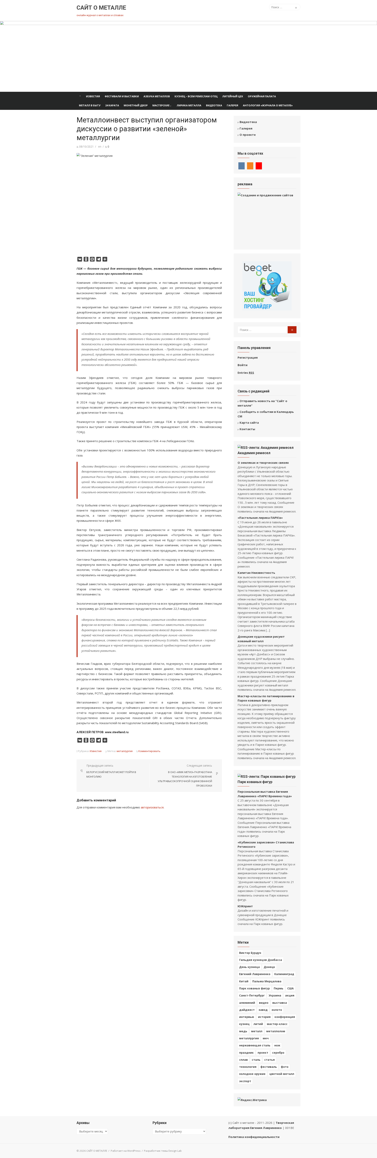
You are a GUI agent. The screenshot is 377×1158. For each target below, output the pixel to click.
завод (263, 1010)
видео (263, 1003)
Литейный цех (232, 96)
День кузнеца (249, 967)
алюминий (247, 1003)
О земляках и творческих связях (263, 463)
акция (289, 995)
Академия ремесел (254, 453)
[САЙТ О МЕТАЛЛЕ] (188, 56)
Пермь (278, 988)
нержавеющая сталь (254, 1045)
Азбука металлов (157, 96)
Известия (93, 96)
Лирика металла (189, 105)
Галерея (232, 105)
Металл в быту (90, 105)
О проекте (248, 135)
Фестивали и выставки (122, 96)
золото (277, 1010)
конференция (285, 1017)
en (99, 146)
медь (243, 1031)
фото (284, 1067)
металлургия (125, 751)
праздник (246, 1052)
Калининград (284, 974)
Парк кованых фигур (255, 782)
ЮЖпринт (245, 906)
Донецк (269, 967)
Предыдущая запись (111, 771)
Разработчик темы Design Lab (163, 1150)
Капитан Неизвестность (256, 573)
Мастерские (160, 105)
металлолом (275, 1031)
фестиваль (268, 1067)
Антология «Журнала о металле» (268, 105)
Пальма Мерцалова (266, 981)
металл (256, 1031)
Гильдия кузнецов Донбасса (260, 960)
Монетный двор (136, 105)
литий (258, 1024)
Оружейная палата (262, 96)
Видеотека (214, 105)
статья (269, 1060)
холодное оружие (252, 1074)
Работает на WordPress (126, 1150)
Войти (242, 365)
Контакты (247, 429)
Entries (246, 373)
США (290, 988)
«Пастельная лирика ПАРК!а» (260, 518)
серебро (278, 1052)
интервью (246, 1017)
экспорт (245, 1081)
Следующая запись (185, 775)
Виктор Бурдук (250, 953)
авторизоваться (152, 807)
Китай (243, 981)
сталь (256, 1060)
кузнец (244, 1024)
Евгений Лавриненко (254, 974)
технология (247, 1067)
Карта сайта (249, 422)
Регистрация (248, 357)
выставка (279, 1003)
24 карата (112, 105)
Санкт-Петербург (252, 995)
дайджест (247, 1010)
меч (266, 1038)
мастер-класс (277, 1024)
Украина (275, 995)
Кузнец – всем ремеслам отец (196, 96)
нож (277, 1045)
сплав (243, 1060)
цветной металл (281, 1074)
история (264, 1017)
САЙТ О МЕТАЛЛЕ (101, 7)
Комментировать (149, 751)
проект (263, 1052)
